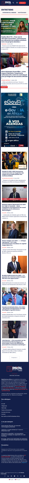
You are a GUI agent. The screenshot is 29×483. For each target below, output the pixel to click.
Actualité (4, 212)
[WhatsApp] (21, 476)
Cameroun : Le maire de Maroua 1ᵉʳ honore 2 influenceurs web (12, 430)
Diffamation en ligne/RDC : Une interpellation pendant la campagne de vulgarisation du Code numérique (13, 435)
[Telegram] (14, 476)
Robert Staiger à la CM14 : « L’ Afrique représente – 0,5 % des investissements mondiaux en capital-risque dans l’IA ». (14, 243)
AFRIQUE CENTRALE (5, 80)
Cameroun (3, 44)
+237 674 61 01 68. (5, 390)
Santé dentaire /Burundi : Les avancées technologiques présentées (11, 426)
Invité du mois (22, 12)
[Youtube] (24, 476)
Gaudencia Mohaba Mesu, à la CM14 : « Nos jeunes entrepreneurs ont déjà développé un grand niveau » (14, 308)
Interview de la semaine (9, 12)
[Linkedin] (8, 476)
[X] (17, 476)
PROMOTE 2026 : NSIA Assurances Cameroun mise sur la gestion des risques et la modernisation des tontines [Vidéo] (13, 174)
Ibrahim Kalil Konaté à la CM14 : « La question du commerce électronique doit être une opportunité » (13, 277)
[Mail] (11, 476)
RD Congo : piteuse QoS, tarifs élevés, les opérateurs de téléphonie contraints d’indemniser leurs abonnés (14, 439)
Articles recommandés (7, 178)
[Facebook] (5, 476)
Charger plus (14, 357)
